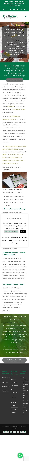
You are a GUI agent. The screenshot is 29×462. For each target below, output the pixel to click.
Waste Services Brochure (14, 382)
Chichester (10, 106)
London (23, 109)
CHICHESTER (5, 378)
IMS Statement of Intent (14, 394)
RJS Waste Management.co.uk (16, 426)
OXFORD (5, 382)
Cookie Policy (14, 404)
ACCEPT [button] (23, 231)
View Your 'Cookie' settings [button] (11, 231)
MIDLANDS (5, 386)
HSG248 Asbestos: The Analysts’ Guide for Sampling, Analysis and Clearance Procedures (13, 160)
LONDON (5, 391)
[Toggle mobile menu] (26, 16)
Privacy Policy (14, 411)
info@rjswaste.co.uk (14, 5)
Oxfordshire (16, 109)
